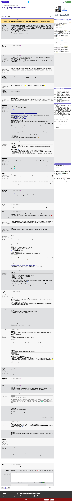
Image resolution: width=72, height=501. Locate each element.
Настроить (52, 499)
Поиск (35, 495)
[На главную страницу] (5, 2)
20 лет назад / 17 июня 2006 (16, 464)
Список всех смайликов (6, 472)
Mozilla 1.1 (57, 174)
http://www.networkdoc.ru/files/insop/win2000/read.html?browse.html (24, 113)
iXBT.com (22, 498)
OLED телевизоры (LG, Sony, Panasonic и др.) (63, 33)
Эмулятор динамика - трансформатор (62, 47)
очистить (23, 472)
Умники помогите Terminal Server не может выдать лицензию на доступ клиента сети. (63, 179)
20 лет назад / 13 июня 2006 (16, 23)
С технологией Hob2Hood (64, 10)
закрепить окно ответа (7, 474)
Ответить (51, 23)
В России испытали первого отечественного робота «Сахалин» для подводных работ (63, 117)
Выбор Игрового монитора (60, 35)
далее (9, 16)
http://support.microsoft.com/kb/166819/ (18, 193)
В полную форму (50, 484)
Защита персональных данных (39, 496)
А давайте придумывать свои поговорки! (62, 51)
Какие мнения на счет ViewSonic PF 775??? (63, 166)
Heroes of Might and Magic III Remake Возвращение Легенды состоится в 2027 (63, 95)
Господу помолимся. (59, 24)
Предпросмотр (25, 484)
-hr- (52, 470)
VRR (57, 99)
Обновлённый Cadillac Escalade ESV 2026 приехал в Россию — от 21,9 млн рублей (62, 108)
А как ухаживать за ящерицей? (61, 173)
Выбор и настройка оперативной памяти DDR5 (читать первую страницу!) (63, 42)
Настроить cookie (31, 496)
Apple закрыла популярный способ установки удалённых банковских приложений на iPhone (63, 110)
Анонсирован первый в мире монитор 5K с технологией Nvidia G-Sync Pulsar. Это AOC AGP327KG (63, 127)
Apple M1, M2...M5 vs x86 (60, 23)
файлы (20, 472)
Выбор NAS (58, 25)
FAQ (37, 495)
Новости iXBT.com (58, 103)
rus (11, 472)
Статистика (40, 495)
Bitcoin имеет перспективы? (60, 36)
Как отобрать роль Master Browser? (14, 7)
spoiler (30, 470)
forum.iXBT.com (41, 498)
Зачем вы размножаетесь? (60, 30)
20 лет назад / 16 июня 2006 (16, 270)
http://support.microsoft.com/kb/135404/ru (19, 116)
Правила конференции (30, 495)
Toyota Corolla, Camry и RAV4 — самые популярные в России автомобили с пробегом (63, 119)
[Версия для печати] (49, 16)
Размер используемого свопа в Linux (62, 170)
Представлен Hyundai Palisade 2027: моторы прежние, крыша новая (63, 112)
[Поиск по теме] (51, 16)
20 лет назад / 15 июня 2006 (16, 105)
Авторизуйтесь (13, 484)
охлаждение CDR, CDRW (60, 168)
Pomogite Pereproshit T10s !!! (60, 165)
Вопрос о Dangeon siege (60, 175)
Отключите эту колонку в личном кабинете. (62, 181)
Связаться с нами (23, 495)
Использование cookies (24, 496)
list (42, 470)
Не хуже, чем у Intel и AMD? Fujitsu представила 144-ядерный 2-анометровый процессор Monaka (63, 122)
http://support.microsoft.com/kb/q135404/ (19, 46)
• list (40, 470)
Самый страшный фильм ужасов (61, 20)
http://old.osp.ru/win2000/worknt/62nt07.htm (19, 118)
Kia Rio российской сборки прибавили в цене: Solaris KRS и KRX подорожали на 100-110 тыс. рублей (63, 105)
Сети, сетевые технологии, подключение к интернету (9, 5)
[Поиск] (63, 2)
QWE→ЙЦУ (14, 472)
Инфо (48, 23)
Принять (46, 499)
